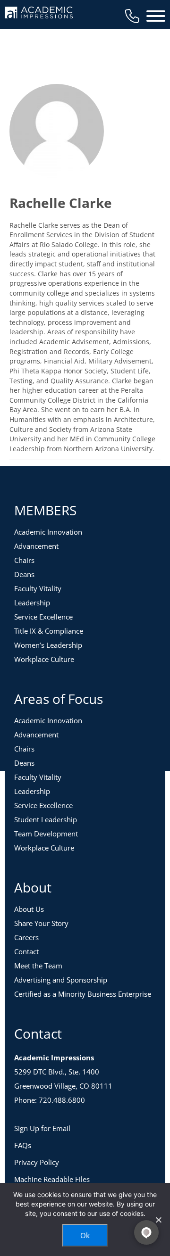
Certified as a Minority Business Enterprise (82, 994)
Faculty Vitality (37, 588)
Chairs (24, 560)
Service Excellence (43, 616)
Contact (26, 951)
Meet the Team (38, 965)
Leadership (32, 602)
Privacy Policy (36, 1162)
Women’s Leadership (48, 645)
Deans (24, 574)
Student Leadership (45, 819)
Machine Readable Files (52, 1179)
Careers (26, 937)
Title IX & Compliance (48, 631)
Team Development (46, 833)
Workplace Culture (44, 659)
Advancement (36, 546)
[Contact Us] (132, 16)
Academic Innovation (48, 532)
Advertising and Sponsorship (60, 979)
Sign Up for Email (42, 1128)
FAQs (22, 1145)
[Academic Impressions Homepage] (39, 13)
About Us (29, 909)
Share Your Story (41, 923)
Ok (85, 1235)
